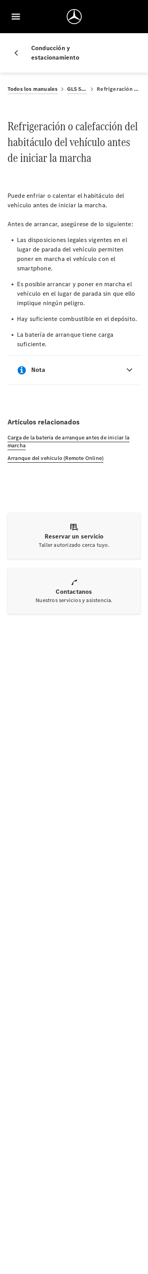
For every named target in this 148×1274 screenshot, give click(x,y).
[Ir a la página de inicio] (74, 17)
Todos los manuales (32, 89)
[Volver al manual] (19, 53)
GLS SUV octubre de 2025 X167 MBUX (77, 89)
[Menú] (15, 16)
